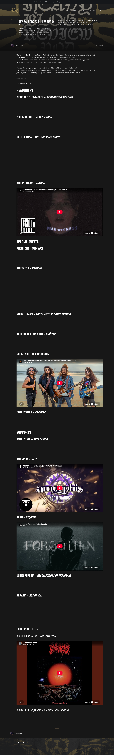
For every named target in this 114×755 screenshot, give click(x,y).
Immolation (41, 34)
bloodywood (37, 32)
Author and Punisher (26, 30)
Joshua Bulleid (19, 45)
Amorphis (45, 28)
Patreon (92, 10)
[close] (112, 2)
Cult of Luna (48, 32)
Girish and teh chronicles (27, 34)
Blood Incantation (25, 32)
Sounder (24, 78)
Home (67, 10)
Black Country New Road (42, 30)
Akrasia (28, 28)
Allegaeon (36, 28)
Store (83, 10)
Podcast (21, 28)
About (75, 10)
